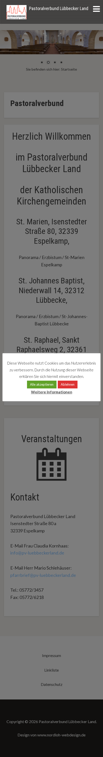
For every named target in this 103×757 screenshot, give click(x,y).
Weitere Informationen (51, 392)
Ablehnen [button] (67, 384)
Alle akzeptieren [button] (42, 384)
